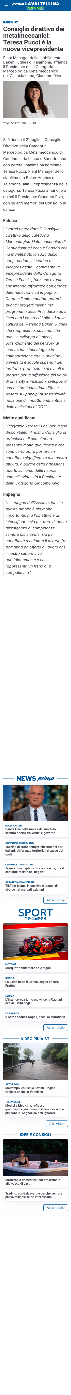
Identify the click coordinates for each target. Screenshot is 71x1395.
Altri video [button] (56, 1124)
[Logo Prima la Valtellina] (35, 6)
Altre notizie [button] (55, 900)
